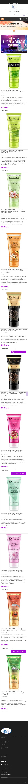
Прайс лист (3, 748)
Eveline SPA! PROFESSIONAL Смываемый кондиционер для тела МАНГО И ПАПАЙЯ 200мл (13, 629)
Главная (3, 26)
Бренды (2, 759)
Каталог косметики (5, 745)
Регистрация (23, 14)
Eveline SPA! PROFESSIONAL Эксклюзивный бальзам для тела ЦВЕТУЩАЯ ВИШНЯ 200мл (12, 571)
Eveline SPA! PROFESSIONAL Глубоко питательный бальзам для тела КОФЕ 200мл (14, 329)
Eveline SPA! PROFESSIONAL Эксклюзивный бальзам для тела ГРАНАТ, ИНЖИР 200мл (12, 451)
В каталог (14, 48)
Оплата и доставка (5, 755)
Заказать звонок (14, 1)
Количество (5, 348)
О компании (3, 756)
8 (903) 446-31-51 (14, 3)
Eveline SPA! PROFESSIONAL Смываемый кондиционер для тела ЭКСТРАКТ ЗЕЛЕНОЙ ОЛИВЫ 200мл (12, 693)
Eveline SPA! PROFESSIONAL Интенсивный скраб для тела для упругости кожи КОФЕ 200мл (13, 392)
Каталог (8, 26)
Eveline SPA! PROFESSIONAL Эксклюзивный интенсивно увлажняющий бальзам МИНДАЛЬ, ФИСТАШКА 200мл (13, 211)
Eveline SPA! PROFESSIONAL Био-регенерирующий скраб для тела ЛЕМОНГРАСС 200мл (13, 92)
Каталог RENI (3, 744)
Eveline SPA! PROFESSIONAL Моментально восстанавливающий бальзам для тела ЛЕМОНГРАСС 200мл (12, 151)
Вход (24, 15)
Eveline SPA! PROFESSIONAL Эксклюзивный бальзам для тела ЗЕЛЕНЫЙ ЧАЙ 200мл (12, 514)
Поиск (17, 15)
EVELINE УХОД (14, 26)
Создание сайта (16, 782)
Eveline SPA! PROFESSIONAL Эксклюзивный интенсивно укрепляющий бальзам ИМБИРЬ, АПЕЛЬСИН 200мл (12, 271)
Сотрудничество (4, 757)
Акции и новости (4, 747)
